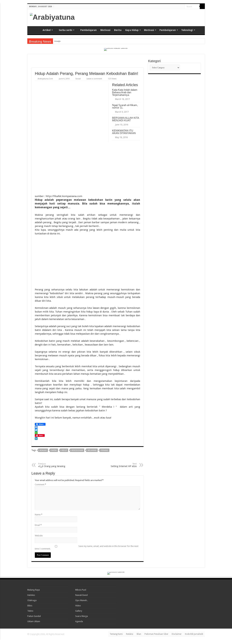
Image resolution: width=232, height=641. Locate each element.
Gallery (78, 611)
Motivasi (105, 30)
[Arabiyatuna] (52, 17)
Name (38, 514)
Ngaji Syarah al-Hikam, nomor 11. (125, 106)
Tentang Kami (116, 634)
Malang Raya (33, 590)
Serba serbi (65, 30)
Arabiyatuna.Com (45, 79)
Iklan (139, 634)
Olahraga (32, 600)
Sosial (78, 79)
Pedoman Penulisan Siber (156, 634)
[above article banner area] (87, 62)
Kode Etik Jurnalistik (194, 634)
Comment (40, 484)
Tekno (30, 611)
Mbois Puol (80, 590)
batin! (54, 450)
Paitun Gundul (34, 616)
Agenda (79, 621)
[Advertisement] (162, 18)
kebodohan (77, 450)
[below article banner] (87, 459)
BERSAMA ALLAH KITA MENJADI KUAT (125, 119)
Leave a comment (94, 79)
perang (104, 450)
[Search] (202, 6)
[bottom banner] (116, 573)
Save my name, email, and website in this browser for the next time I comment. (86, 547)
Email (38, 525)
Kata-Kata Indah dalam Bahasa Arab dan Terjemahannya (124, 92)
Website (39, 535)
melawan (92, 450)
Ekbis (29, 605)
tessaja (57, 41)
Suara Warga (81, 616)
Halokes (31, 595)
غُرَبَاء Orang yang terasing (51, 465)
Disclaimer (177, 634)
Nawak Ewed (81, 595)
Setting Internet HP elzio (124, 465)
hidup (64, 450)
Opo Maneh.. (81, 600)
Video (78, 605)
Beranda (33, 29)
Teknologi (187, 30)
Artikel (47, 30)
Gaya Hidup (132, 30)
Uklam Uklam (33, 621)
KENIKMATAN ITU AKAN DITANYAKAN (124, 132)
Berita (117, 30)
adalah (43, 450)
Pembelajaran (88, 30)
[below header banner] (116, 49)
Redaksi (129, 634)
